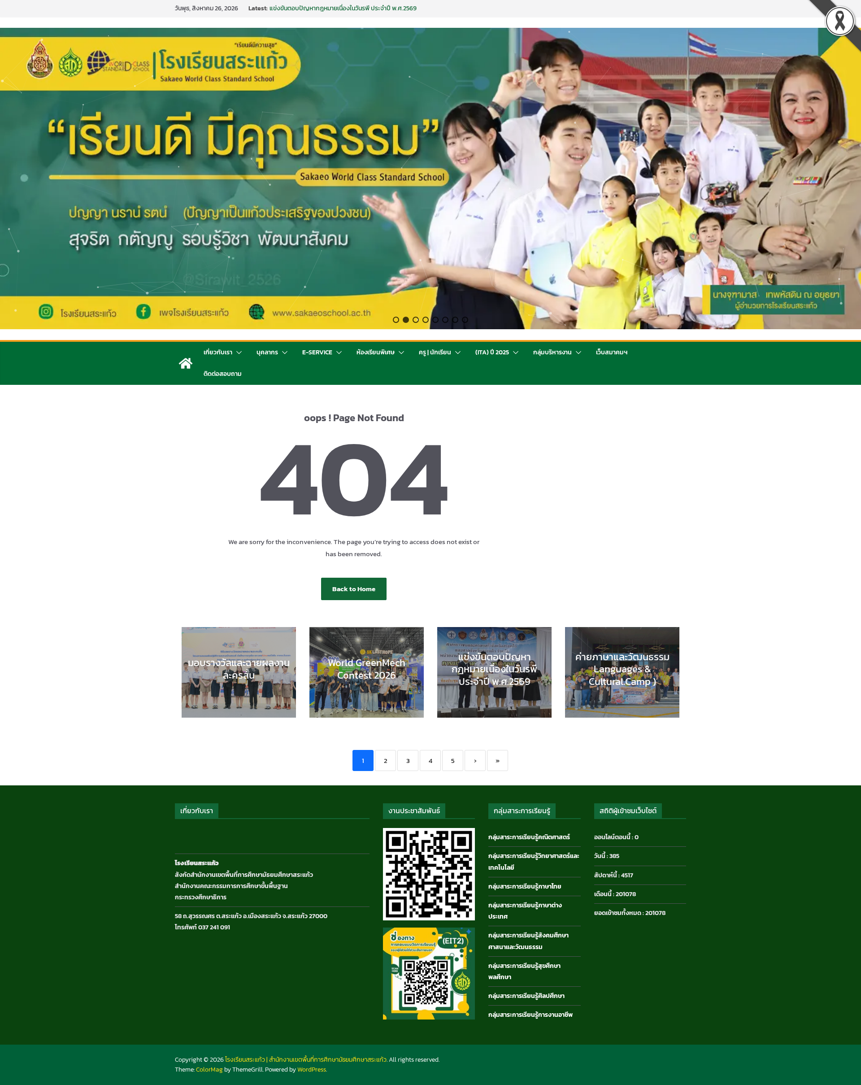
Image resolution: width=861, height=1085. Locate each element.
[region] (430, 178)
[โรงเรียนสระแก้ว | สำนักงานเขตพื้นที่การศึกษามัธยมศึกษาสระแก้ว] (185, 363)
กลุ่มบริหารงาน (552, 352)
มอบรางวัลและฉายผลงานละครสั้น (239, 669)
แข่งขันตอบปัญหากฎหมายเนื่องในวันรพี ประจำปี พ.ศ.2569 (494, 669)
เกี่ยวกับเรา (218, 352)
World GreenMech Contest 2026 (314, 8)
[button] (396, 320)
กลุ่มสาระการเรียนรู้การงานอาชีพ (530, 1015)
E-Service (317, 352)
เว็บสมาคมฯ (611, 352)
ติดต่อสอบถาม (223, 374)
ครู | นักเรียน (435, 352)
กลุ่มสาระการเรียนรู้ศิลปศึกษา (526, 996)
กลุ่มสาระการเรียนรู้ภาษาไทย (524, 886)
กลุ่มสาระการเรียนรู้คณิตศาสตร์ (529, 837)
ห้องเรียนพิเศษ (376, 352)
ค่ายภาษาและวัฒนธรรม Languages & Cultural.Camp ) (622, 669)
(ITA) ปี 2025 (492, 352)
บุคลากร (267, 352)
